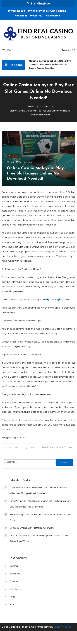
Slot (12, 604)
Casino (13, 156)
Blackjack (15, 573)
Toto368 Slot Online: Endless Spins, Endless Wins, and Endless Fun (58, 447)
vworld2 (37, 15)
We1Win (22, 15)
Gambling (15, 589)
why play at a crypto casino (48, 11)
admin (28, 162)
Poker (13, 596)
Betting (14, 566)
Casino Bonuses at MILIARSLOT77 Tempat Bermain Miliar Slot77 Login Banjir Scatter (49, 64)
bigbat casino (20, 437)
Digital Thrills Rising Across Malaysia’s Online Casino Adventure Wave (39, 538)
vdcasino (54, 15)
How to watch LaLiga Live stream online (22, 447)
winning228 (18, 11)
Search (66, 50)
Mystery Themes (63, 626)
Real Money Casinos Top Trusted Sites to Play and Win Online (41, 517)
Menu (10, 50)
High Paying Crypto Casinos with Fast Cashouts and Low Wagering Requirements (39, 503)
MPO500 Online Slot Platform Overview (32, 528)
